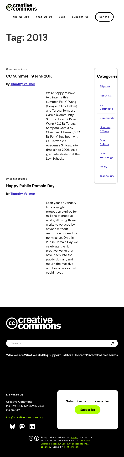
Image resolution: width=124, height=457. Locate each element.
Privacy (91, 355)
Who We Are (21, 16)
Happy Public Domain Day (30, 185)
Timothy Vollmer (22, 84)
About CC (106, 95)
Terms (113, 355)
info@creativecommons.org (24, 417)
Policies (102, 355)
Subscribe (87, 410)
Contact (80, 355)
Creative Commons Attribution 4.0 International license (65, 443)
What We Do (44, 16)
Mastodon (22, 426)
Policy (103, 166)
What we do (33, 355)
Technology (107, 176)
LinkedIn (32, 426)
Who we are (15, 355)
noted (74, 437)
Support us (57, 355)
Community (107, 118)
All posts (105, 86)
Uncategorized (16, 69)
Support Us (80, 16)
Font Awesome (72, 446)
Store (69, 355)
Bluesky (12, 426)
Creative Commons (21, 7)
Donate (104, 16)
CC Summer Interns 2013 (29, 76)
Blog (62, 16)
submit (113, 343)
